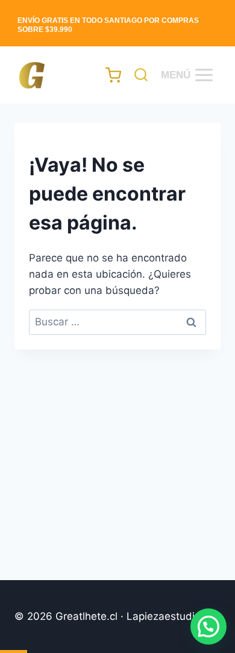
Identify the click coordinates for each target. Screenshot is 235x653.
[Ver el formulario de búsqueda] (138, 75)
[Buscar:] (117, 322)
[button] (208, 626)
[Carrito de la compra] (107, 75)
